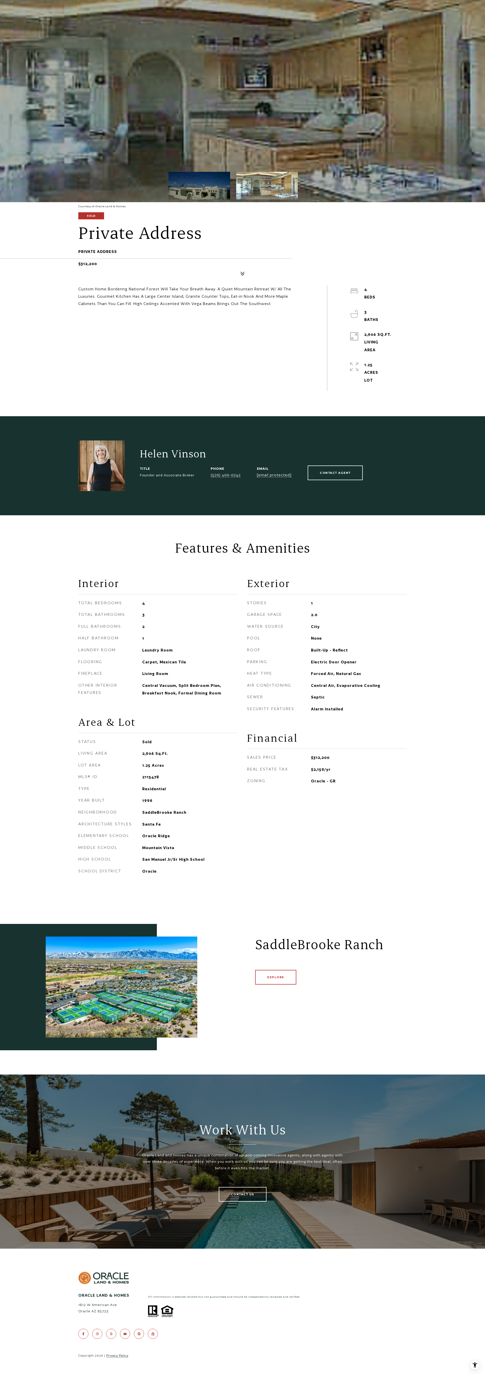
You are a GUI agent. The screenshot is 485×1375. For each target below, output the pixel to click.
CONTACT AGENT (335, 473)
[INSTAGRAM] (97, 1334)
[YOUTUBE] (125, 1334)
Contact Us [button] (242, 1194)
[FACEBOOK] (83, 1334)
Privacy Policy (117, 1355)
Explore (275, 977)
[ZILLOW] (153, 1334)
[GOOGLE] (139, 1334)
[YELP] (111, 1334)
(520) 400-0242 (226, 475)
